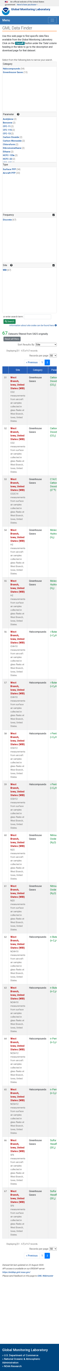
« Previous (32, 362)
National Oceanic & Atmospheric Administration (21, 1361)
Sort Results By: (26, 344)
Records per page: (39, 355)
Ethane (6, 151)
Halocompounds (11, 68)
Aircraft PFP (9, 173)
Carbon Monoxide (12, 141)
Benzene (7, 122)
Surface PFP (9, 169)
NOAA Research (13, 1366)
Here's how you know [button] (26, 4)
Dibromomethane (12, 148)
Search (10, 321)
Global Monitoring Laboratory (30, 9)
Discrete (7, 220)
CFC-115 (7, 130)
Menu (6, 20)
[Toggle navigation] (52, 20)
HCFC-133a (8, 155)
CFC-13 (6, 133)
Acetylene (8, 119)
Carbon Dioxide (11, 137)
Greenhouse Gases (13, 72)
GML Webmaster (45, 1276)
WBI (5, 270)
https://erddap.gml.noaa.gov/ (16, 1272)
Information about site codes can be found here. (32, 325)
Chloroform (9, 144)
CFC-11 (6, 126)
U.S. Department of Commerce (21, 1355)
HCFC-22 (7, 159)
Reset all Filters (12, 339)
